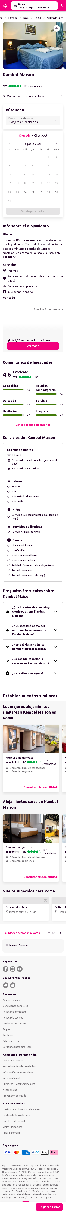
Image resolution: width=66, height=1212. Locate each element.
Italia (26, 17)
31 (9, 201)
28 (40, 192)
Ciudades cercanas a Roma (22, 933)
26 (25, 192)
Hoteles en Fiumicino (17, 945)
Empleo (7, 1029)
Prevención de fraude (14, 1095)
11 (17, 174)
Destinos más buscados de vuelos (21, 1109)
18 (17, 183)
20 (33, 183)
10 (9, 174)
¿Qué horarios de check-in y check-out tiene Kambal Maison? (31, 611)
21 (40, 183)
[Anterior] (9, 144)
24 (9, 192)
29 (48, 192)
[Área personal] (62, 6)
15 (48, 174)
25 (17, 192)
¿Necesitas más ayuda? (27, 673)
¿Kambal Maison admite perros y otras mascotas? (29, 646)
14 (40, 174)
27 (33, 192)
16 (56, 174)
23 (56, 183)
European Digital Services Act (19, 1084)
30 (56, 192)
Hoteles (12, 17)
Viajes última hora (12, 1127)
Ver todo (9, 297)
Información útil (11, 1078)
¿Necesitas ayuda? (13, 1060)
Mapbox (40, 309)
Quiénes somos (11, 1000)
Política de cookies (13, 1017)
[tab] (22, 933)
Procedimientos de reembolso (19, 1066)
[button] (33, 45)
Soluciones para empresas (17, 1047)
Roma (38, 17)
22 (48, 183)
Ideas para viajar (11, 1132)
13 (33, 174)
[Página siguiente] (60, 933)
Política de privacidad (14, 1011)
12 (25, 174)
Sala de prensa (11, 1041)
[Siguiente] (56, 144)
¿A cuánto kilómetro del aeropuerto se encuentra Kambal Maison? (29, 630)
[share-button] (56, 28)
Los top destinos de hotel (17, 1115)
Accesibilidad (10, 1089)
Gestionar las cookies (14, 1023)
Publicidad (8, 1035)
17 (9, 183)
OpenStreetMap (55, 309)
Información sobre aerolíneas (18, 1072)
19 (25, 183)
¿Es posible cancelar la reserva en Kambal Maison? (30, 661)
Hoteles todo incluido (14, 1121)
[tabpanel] (33, 946)
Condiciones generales (15, 1005)
